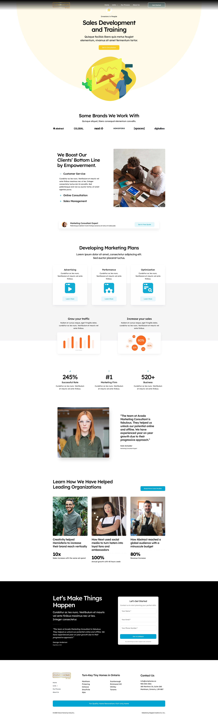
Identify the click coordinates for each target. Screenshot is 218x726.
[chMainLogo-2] (61, 3)
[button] (79, 173)
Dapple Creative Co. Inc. (157, 713)
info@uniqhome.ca (148, 681)
